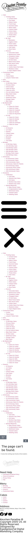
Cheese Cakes (13, 45)
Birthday (5, 142)
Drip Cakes (12, 36)
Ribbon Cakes (13, 22)
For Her (8, 115)
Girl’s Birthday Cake (11, 146)
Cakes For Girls (10, 90)
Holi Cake (11, 176)
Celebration (9, 174)
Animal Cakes (10, 86)
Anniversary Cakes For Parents (14, 164)
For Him (8, 104)
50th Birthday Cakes (12, 151)
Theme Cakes (10, 76)
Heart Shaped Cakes (15, 70)
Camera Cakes (13, 29)
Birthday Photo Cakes (12, 153)
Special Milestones (11, 185)
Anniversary (6, 156)
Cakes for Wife (13, 121)
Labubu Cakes (13, 33)
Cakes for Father (13, 108)
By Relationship (7, 103)
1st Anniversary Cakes (12, 160)
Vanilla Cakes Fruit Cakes (16, 67)
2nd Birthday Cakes (11, 147)
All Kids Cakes (10, 95)
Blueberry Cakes (13, 69)
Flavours (8, 51)
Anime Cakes (12, 31)
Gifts (4, 79)
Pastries (8, 131)
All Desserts (9, 128)
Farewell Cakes (13, 192)
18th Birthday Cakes (11, 149)
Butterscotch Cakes (14, 54)
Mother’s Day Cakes (14, 183)
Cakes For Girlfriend (14, 122)
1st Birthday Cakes (11, 83)
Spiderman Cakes (11, 97)
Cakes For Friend (14, 106)
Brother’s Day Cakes (14, 182)
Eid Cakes (12, 180)
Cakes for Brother (14, 112)
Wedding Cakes (13, 194)
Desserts (5, 126)
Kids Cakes (6, 81)
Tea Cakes (9, 140)
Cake (4, 15)
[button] (14, 223)
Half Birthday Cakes (11, 155)
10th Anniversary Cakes (12, 169)
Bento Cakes (12, 27)
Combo (8, 74)
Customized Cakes (8, 72)
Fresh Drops (12, 24)
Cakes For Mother (14, 119)
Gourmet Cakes (13, 25)
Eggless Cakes (13, 42)
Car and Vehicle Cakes (12, 92)
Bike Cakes (9, 101)
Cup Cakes (9, 135)
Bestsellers (12, 40)
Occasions (6, 173)
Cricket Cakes (13, 18)
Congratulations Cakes (15, 189)
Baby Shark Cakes (11, 94)
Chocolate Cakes (14, 52)
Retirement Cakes (14, 191)
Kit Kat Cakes (13, 60)
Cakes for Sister (13, 124)
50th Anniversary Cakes (12, 171)
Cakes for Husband (14, 110)
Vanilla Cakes (13, 65)
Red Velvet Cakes (14, 63)
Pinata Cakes (12, 34)
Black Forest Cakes (14, 61)
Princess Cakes (10, 85)
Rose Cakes (12, 49)
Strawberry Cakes (14, 56)
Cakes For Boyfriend (14, 113)
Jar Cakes (9, 130)
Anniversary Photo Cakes (13, 167)
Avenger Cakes (10, 99)
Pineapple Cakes (13, 58)
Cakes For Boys (10, 88)
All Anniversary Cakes (12, 158)
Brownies (8, 137)
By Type (8, 38)
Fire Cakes (12, 20)
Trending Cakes (10, 16)
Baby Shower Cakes (14, 187)
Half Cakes (12, 47)
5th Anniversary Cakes (12, 165)
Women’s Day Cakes (14, 178)
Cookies (8, 139)
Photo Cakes (12, 43)
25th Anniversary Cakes (12, 162)
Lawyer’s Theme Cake (12, 78)
